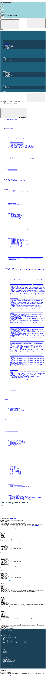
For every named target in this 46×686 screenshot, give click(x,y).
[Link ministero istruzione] (5, 2)
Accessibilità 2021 (13, 467)
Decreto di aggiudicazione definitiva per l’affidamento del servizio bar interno (24, 376)
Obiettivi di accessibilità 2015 (15, 472)
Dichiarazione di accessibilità (8, 661)
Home (4, 102)
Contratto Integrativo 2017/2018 (16, 242)
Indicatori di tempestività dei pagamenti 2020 (18, 442)
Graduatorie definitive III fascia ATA (17, 139)
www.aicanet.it (3, 551)
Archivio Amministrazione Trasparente (10, 103)
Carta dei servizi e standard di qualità (15, 420)
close (2, 29)
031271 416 (7, 638)
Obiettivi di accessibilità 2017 (15, 471)
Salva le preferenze (9, 628)
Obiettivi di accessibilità (7, 662)
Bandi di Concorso (9, 256)
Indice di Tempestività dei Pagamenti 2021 (18, 441)
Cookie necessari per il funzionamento (7, 528)
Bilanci (6, 399)
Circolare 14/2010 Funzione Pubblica (17, 143)
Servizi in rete (10, 421)
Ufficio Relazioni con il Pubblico (9, 660)
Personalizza (3, 520)
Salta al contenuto (3, 0)
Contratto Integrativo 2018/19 (15, 241)
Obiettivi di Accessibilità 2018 (15, 470)
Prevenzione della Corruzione (13, 495)
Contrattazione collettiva (12, 227)
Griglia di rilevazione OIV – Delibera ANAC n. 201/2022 (21, 496)
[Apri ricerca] (36, 23)
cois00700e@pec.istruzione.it (15, 642)
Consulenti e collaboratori (10, 179)
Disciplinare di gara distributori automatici (18, 365)
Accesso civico (11, 484)
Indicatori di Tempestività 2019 (16, 443)
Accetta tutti (19, 520)
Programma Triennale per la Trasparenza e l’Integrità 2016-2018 (22, 158)
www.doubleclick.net (4, 580)
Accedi (2, 3)
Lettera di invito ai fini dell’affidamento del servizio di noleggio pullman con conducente (26, 284)
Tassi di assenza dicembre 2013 (16, 214)
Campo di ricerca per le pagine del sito (7, 101)
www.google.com (3, 594)
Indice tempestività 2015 (14, 444)
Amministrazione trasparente (8, 665)
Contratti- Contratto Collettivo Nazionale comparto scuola (21, 229)
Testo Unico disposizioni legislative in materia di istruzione (21, 145)
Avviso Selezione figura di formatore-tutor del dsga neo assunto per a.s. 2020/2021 (25, 345)
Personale (5, 104)
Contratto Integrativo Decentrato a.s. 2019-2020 (19, 240)
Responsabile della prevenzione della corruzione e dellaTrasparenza (23, 499)
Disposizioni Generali (9, 128)
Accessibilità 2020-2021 (14, 468)
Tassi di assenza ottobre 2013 (15, 216)
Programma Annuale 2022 (15, 409)
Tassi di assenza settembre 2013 (16, 217)
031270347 (7, 639)
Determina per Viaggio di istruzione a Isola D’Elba (19, 377)
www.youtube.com (4, 609)
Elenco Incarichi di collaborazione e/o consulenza (17, 180)
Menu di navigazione (22, 117)
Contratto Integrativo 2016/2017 (16, 243)
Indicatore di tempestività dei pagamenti (15, 440)
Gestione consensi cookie (7, 664)
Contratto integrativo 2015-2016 (16, 245)
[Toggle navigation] (9, 24)
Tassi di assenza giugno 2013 (15, 218)
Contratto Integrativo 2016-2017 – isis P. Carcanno (19, 244)
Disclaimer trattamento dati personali (7, 675)
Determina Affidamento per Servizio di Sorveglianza (20, 339)
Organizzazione (8, 167)
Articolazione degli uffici (12, 169)
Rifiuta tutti (10, 520)
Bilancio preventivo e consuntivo (14, 408)
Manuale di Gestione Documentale (16, 142)
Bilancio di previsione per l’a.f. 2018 (17, 410)
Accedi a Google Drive (12, 190)
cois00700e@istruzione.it (15, 641)
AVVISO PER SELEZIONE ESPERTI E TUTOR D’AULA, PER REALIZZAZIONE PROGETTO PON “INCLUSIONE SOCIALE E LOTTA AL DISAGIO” (27, 342)
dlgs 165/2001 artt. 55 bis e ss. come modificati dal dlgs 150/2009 (22, 146)
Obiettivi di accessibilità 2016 (15, 473)
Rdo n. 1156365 (13, 390)
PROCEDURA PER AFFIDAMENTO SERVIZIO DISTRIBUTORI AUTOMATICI (26, 364)
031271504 (7, 640)
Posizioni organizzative (12, 203)
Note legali (5, 658)
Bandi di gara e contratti (10, 268)
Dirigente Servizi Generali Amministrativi (18, 202)
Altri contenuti (8, 454)
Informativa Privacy (6, 659)
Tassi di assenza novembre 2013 (16, 215)
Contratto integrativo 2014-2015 (16, 246)
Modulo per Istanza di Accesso (16, 485)
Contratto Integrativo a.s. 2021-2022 (17, 239)
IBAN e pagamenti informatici (13, 445)
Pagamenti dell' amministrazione (11, 431)
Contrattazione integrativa (8, 105)
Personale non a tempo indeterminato (15, 204)
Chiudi (2, 6)
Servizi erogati (8, 419)
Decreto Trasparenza (14, 157)
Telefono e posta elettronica (13, 170)
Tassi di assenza (11, 213)
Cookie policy (5, 657)
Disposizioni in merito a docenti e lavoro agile (18, 140)
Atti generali (10, 137)
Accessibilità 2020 (13, 469)
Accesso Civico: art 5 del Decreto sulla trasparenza (19, 486)
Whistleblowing (6, 663)
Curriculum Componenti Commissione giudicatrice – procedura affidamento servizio (26, 346)
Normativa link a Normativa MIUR (16, 144)
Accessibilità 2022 (13, 466)
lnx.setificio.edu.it (3, 533)
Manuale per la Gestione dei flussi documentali (19, 138)
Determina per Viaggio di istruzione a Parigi (18, 378)
